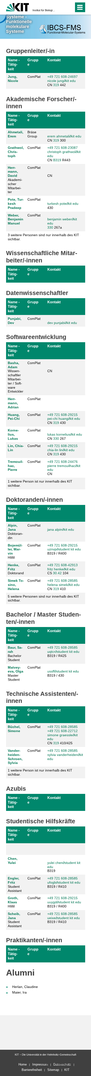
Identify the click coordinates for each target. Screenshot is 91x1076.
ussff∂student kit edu (63, 671)
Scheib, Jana (14, 916)
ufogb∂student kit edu (63, 882)
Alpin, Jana (12, 527)
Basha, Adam (13, 365)
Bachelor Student (15, 654)
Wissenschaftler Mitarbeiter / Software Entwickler (15, 377)
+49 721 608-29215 (62, 415)
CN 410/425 (62, 735)
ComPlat (34, 77)
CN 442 (62, 81)
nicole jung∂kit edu (61, 81)
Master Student (15, 673)
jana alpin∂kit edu (60, 529)
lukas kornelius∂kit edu (64, 434)
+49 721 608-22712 (62, 731)
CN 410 (63, 585)
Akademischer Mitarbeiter (15, 180)
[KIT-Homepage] (17, 6)
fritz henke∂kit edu (61, 569)
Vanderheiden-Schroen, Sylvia (15, 757)
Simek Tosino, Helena (16, 585)
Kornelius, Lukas (13, 434)
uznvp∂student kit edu (64, 549)
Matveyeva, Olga (15, 669)
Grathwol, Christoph (16, 152)
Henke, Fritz (13, 567)
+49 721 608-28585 (62, 581)
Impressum (40, 1064)
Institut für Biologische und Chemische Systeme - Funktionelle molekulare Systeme (44, 10)
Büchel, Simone (14, 729)
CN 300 (64, 138)
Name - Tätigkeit (14, 64)
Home (22, 1064)
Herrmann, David (13, 172)
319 (56, 85)
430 (62, 206)
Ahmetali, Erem (15, 134)
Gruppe (32, 62)
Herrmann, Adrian (13, 403)
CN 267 (64, 436)
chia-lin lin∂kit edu (60, 450)
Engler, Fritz (13, 880)
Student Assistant (15, 884)
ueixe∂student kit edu (63, 918)
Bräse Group (32, 134)
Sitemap (53, 1070)
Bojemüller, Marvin (15, 549)
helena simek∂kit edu (63, 585)
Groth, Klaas (13, 900)
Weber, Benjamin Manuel (15, 219)
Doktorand (16, 569)
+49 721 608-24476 (62, 462)
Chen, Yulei (12, 861)
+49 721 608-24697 (62, 77)
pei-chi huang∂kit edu (63, 419)
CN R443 (64, 154)
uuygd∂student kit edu (64, 902)
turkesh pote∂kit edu (62, 204)
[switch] (61, 7)
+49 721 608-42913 (62, 565)
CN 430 (63, 419)
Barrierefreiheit (32, 1070)
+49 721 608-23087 (62, 148)
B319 (57, 160)
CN (49, 176)
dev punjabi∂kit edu (62, 323)
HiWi (15, 551)
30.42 (57, 573)
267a (62, 223)
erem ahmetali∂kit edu (64, 136)
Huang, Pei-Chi (14, 417)
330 (50, 227)
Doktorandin (15, 531)
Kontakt (54, 60)
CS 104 (62, 569)
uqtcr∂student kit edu (63, 652)
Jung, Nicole (13, 79)
